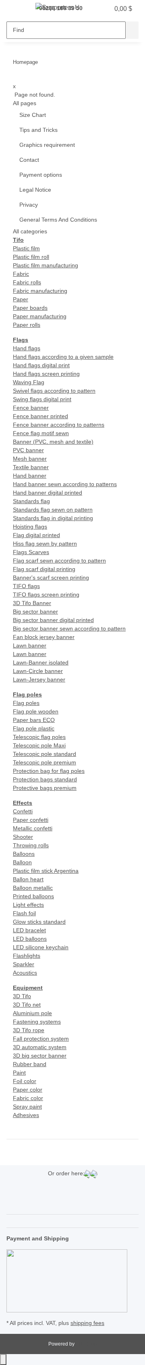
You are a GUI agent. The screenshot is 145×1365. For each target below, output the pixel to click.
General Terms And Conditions (58, 219)
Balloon (22, 862)
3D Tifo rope (28, 1030)
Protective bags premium (45, 788)
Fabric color (28, 1098)
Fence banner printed (40, 416)
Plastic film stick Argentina (46, 871)
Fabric (21, 274)
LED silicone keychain (40, 947)
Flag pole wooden (35, 711)
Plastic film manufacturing (45, 265)
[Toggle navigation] (16, 9)
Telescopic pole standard (44, 754)
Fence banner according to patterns (58, 424)
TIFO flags (26, 586)
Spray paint (27, 1106)
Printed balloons (33, 896)
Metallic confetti (32, 828)
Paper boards (30, 308)
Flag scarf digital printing (44, 569)
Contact (29, 160)
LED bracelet (29, 930)
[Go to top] (3, 1359)
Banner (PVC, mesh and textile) (53, 441)
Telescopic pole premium (44, 762)
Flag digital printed (36, 535)
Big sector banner (35, 611)
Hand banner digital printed (47, 492)
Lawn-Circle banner (38, 671)
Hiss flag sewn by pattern (45, 543)
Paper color (27, 1089)
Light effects (28, 905)
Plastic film (26, 248)
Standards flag (31, 501)
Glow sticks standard (39, 921)
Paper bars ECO (34, 720)
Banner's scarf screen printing (51, 577)
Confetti (23, 811)
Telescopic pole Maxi (39, 745)
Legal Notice (35, 189)
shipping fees (87, 1323)
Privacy (28, 204)
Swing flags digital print (42, 399)
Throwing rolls (31, 845)
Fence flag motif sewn (41, 433)
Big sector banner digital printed (53, 620)
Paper (20, 299)
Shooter (23, 837)
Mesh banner (30, 458)
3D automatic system (39, 1047)
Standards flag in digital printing (53, 518)
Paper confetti (30, 820)
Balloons (24, 854)
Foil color (24, 1081)
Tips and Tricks (38, 130)
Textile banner (31, 467)
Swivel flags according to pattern (54, 390)
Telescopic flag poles (39, 737)
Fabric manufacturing (40, 291)
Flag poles (26, 703)
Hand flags (26, 348)
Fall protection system (41, 1038)
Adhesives (26, 1115)
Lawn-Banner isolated (40, 662)
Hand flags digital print (41, 365)
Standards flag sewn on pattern (53, 509)
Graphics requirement (47, 145)
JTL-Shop (86, 1344)
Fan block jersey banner (44, 637)
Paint (19, 1072)
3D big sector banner (39, 1055)
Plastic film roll (31, 257)
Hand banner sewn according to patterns (65, 484)
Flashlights (26, 955)
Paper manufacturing (39, 316)
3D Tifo (22, 996)
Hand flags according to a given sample (63, 356)
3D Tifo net (27, 1004)
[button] (99, 9)
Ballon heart (28, 879)
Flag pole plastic (33, 728)
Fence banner (31, 407)
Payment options (40, 174)
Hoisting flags (30, 526)
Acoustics (25, 972)
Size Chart (32, 115)
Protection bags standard (45, 779)
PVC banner (28, 450)
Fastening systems (37, 1021)
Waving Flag (28, 382)
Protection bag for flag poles (49, 771)
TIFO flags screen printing (46, 594)
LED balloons (30, 938)
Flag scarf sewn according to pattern (59, 560)
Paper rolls (26, 325)
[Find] (132, 30)
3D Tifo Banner (32, 603)
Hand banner (29, 475)
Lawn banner (29, 645)
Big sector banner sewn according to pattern (69, 628)
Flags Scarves (31, 552)
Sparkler (23, 964)
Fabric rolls (27, 282)
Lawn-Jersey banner (39, 679)
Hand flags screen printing (46, 373)
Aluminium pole (32, 1013)
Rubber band (29, 1064)
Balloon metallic (33, 888)
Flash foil (24, 913)
